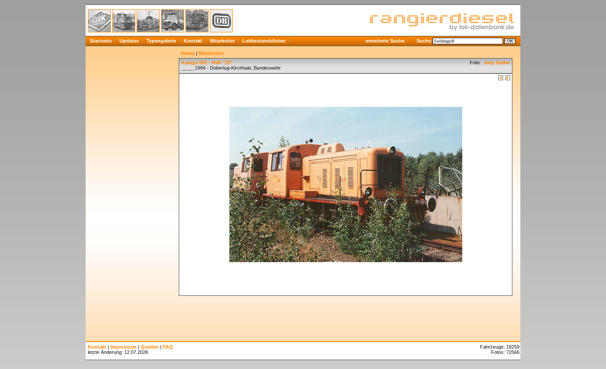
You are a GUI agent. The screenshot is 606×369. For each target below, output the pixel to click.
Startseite (101, 40)
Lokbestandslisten (264, 40)
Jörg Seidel (496, 62)
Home (188, 53)
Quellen (150, 346)
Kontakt (193, 40)
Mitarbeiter (222, 40)
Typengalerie (161, 40)
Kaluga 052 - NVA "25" (206, 62)
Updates (129, 40)
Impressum (123, 346)
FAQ (168, 346)
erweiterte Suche (385, 40)
